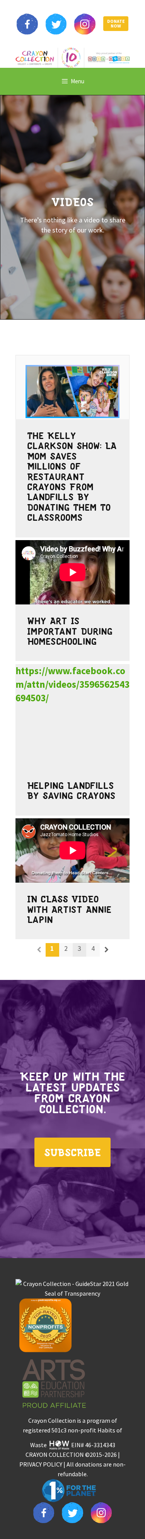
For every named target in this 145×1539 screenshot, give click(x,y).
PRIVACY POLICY (40, 1464)
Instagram (84, 24)
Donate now (116, 23)
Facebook (27, 24)
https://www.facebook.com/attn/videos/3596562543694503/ (72, 684)
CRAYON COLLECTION (55, 1454)
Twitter (56, 24)
